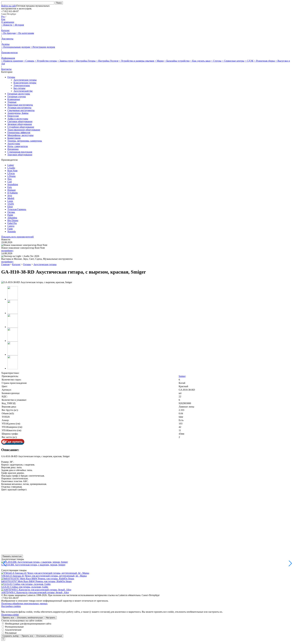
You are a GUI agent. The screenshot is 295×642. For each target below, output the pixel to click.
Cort (9, 181)
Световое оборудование (19, 121)
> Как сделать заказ (200, 61)
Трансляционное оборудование (23, 129)
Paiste (10, 215)
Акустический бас (23, 91)
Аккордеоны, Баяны (17, 113)
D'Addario (12, 192)
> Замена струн (65, 61)
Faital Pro (12, 223)
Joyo (9, 195)
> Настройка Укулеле (107, 61)
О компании (7, 22)
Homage (11, 190)
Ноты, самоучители (17, 146)
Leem (10, 201)
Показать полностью (12, 556)
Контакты (6, 69)
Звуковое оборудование (19, 124)
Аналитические (13, 629)
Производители (9, 52)
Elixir (10, 206)
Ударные (11, 102)
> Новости (6, 25)
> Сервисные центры (233, 61)
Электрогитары (22, 85)
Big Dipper (12, 220)
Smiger (182, 376)
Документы (7, 38)
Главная (5, 264)
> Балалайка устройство (177, 61)
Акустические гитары (25, 80)
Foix (9, 187)
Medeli (10, 198)
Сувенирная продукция (19, 152)
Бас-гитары (19, 88)
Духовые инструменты (19, 107)
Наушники (13, 149)
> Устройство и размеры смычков (136, 61)
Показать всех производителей (17, 236)
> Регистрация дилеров (43, 47)
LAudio (11, 168)
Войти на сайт (8, 5)
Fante (10, 228)
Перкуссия (13, 116)
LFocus (11, 173)
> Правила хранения (12, 61)
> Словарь (28, 61)
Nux (9, 179)
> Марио (159, 61)
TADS (10, 204)
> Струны (216, 61)
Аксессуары (13, 143)
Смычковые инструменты (21, 110)
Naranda (11, 231)
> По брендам (8, 33)
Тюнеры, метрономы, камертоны (24, 140)
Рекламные (11, 633)
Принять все (8, 617)
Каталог (5, 30)
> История (18, 25)
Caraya (10, 226)
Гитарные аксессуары (18, 93)
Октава (11, 212)
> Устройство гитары (46, 61)
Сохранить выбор (10, 636)
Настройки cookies (11, 606)
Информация (8, 58)
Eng (3, 19)
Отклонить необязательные (30, 617)
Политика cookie (10, 614)
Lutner (10, 165)
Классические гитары (25, 82)
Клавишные (13, 99)
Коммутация (13, 138)
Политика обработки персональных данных (24, 603)
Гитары (11, 77)
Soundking (12, 184)
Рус (3, 16)
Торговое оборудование (19, 154)
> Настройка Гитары (85, 61)
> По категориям (25, 33)
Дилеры (5, 44)
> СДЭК (249, 61)
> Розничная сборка (264, 61)
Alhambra (12, 217)
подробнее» (7, 250)
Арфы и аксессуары (17, 118)
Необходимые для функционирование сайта (28, 623)
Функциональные (14, 626)
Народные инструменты (20, 104)
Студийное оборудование (20, 127)
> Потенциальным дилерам (15, 47)
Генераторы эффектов (18, 132)
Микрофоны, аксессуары (20, 135)
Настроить (50, 617)
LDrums (11, 176)
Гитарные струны (16, 96)
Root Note (12, 170)
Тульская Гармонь (16, 209)
